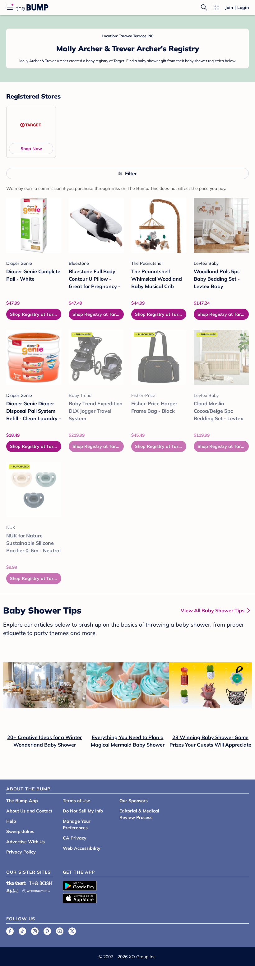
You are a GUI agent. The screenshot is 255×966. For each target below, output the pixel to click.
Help (11, 821)
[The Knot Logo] (16, 883)
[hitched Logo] (12, 890)
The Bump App (22, 800)
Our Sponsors (133, 800)
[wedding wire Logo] (36, 890)
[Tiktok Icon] (22, 931)
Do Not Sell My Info (83, 811)
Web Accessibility (81, 848)
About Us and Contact (29, 811)
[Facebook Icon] (10, 931)
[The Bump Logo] (32, 7)
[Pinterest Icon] (47, 931)
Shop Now (31, 148)
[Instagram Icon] (35, 931)
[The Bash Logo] (41, 883)
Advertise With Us (25, 841)
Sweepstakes (20, 831)
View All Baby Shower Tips (212, 610)
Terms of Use (76, 800)
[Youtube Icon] (59, 931)
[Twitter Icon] (72, 931)
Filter (131, 173)
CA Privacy (74, 838)
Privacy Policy (21, 852)
